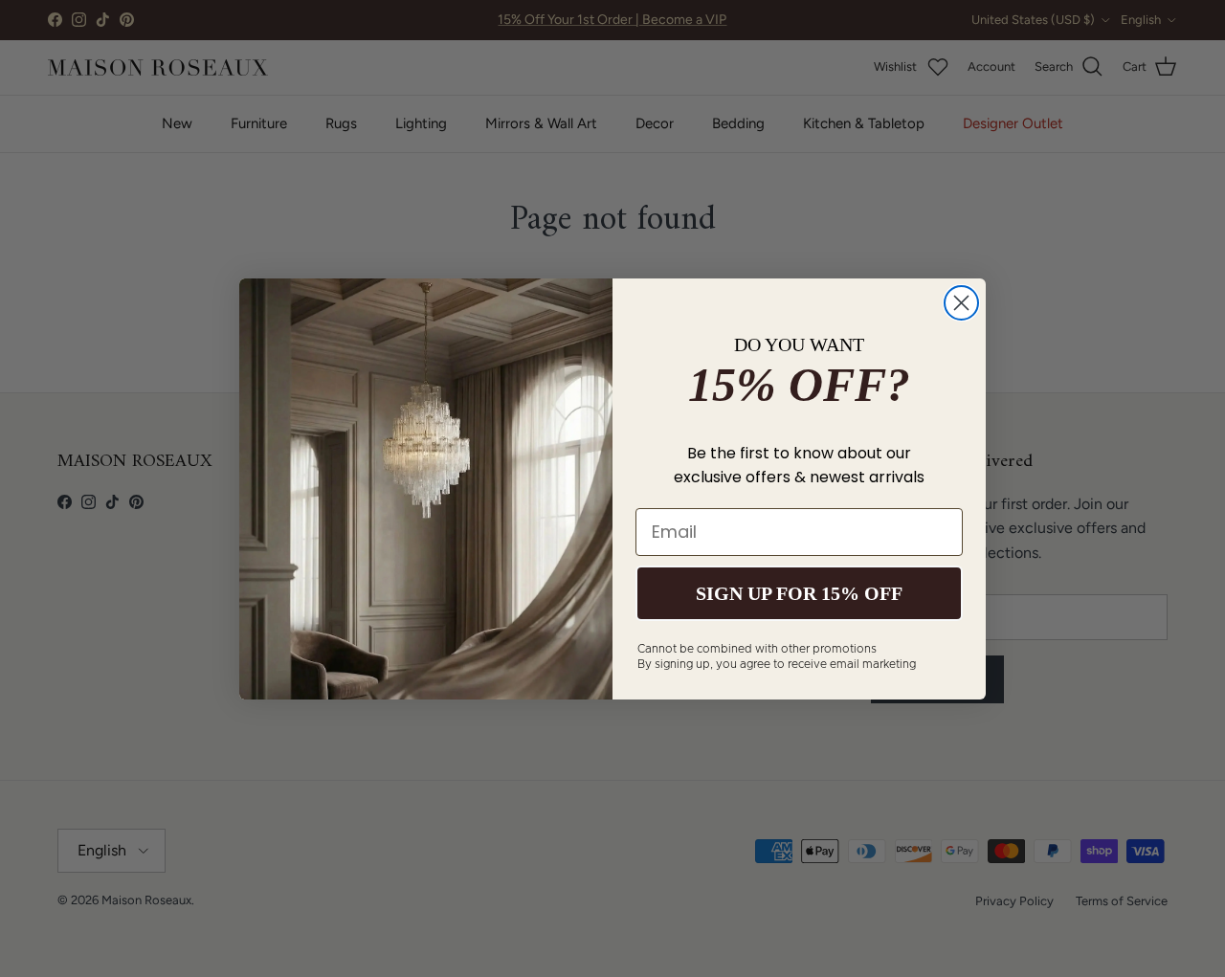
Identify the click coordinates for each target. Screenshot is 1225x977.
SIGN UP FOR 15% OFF (799, 593)
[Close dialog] (961, 303)
